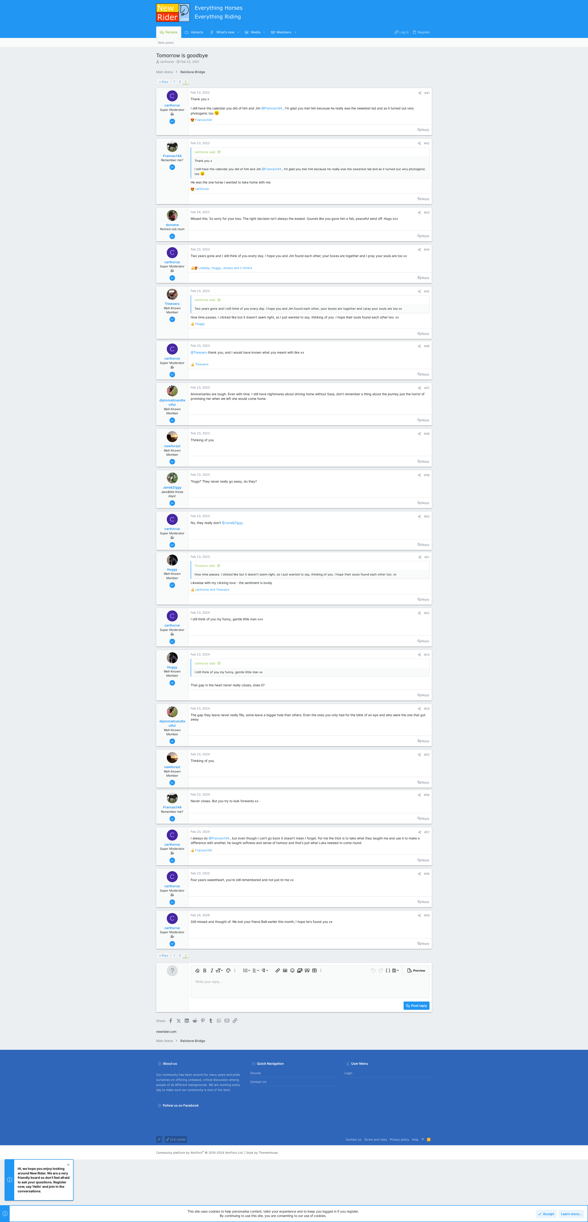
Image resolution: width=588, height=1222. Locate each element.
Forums (255, 1073)
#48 (427, 433)
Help (415, 1139)
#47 (427, 388)
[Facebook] (430, 1152)
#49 (427, 475)
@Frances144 (271, 108)
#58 (427, 874)
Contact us (258, 1082)
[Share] (420, 93)
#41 (427, 93)
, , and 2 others (225, 268)
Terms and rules (375, 1139)
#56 (427, 795)
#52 (427, 613)
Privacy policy (399, 1139)
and (212, 589)
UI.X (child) (177, 1139)
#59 (427, 915)
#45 (427, 291)
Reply (425, 130)
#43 (427, 212)
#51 (427, 557)
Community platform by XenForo (199, 1152)
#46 (427, 346)
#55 (427, 754)
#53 (427, 654)
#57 (427, 832)
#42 (427, 143)
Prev (165, 82)
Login (348, 1073)
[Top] (423, 1139)
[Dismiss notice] (68, 1165)
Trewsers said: (205, 565)
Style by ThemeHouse (262, 1152)
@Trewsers (199, 352)
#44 (427, 249)
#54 (427, 708)
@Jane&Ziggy (232, 523)
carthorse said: (205, 152)
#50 (427, 516)
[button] (238, 32)
